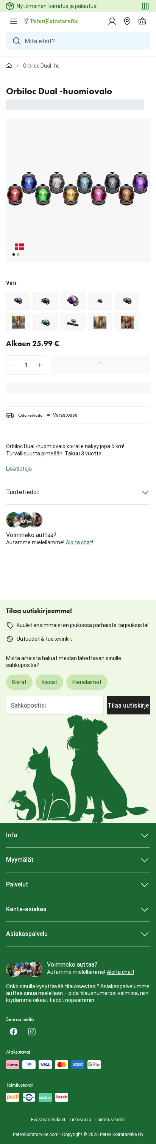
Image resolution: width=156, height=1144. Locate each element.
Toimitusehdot (109, 1119)
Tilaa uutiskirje (128, 705)
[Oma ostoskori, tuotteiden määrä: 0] (142, 21)
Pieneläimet (86, 682)
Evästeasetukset (48, 1119)
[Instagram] (31, 1031)
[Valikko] (13, 21)
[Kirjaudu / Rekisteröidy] (112, 21)
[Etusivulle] (9, 65)
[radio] (18, 301)
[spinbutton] (26, 365)
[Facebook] (13, 1031)
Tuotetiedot (22, 492)
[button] (12, 365)
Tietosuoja (80, 1119)
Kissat (49, 682)
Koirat (19, 682)
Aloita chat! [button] (79, 542)
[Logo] (51, 21)
